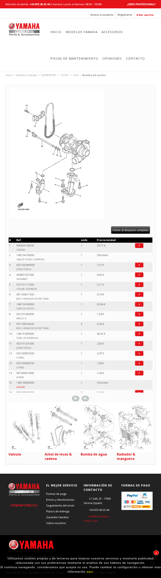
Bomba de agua (94, 454)
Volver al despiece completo (130, 230)
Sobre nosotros (56, 523)
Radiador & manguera (126, 456)
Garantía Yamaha (57, 517)
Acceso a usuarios (102, 15)
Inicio (55, 32)
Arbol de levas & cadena (58, 456)
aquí (90, 571)
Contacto (135, 58)
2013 (76, 75)
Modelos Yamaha (81, 32)
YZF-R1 (65, 75)
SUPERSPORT (48, 75)
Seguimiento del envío (60, 505)
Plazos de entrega (57, 511)
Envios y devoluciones (60, 499)
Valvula (15, 454)
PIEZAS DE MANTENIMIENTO (74, 58)
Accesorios (112, 32)
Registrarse (125, 15)
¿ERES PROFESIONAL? (141, 4)
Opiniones (112, 58)
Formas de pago (56, 494)
